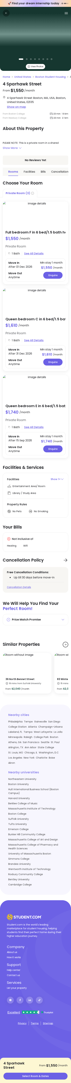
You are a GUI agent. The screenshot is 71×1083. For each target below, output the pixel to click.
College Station (17, 726)
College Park (41, 737)
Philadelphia (15, 721)
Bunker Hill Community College (26, 834)
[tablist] (35, 193)
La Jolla (58, 732)
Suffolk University (18, 819)
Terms (35, 1023)
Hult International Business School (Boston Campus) (33, 791)
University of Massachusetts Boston (29, 853)
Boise (52, 757)
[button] (35, 148)
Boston (54, 737)
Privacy (22, 1023)
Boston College (17, 813)
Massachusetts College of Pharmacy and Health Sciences (33, 846)
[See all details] (35, 214)
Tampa (28, 732)
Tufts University (17, 824)
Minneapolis (15, 737)
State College (46, 747)
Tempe (28, 721)
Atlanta (32, 726)
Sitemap (48, 1023)
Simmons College (18, 859)
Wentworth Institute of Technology (29, 869)
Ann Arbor (30, 747)
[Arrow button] (65, 560)
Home (6, 77)
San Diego (54, 721)
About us (12, 952)
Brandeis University (19, 864)
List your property (17, 988)
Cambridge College (20, 884)
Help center (13, 970)
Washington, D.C (49, 752)
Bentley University (18, 879)
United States (22, 77)
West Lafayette (43, 732)
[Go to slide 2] (67, 3)
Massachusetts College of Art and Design (33, 839)
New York (29, 757)
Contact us (13, 975)
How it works (14, 957)
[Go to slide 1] (65, 3)
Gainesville (40, 721)
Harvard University (19, 798)
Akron (11, 763)
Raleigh (28, 737)
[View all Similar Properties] (65, 644)
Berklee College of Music (23, 803)
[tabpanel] (35, 327)
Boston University (18, 784)
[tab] (20, 193)
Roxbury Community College (25, 874)
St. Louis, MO (15, 752)
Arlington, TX (15, 747)
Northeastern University (22, 779)
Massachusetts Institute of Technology (31, 808)
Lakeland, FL (15, 732)
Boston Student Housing (50, 77)
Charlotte (41, 757)
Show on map (16, 107)
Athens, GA (14, 742)
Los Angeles (15, 757)
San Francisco (31, 742)
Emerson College (18, 829)
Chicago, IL (30, 752)
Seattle (45, 742)
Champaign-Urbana (50, 726)
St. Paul (55, 742)
